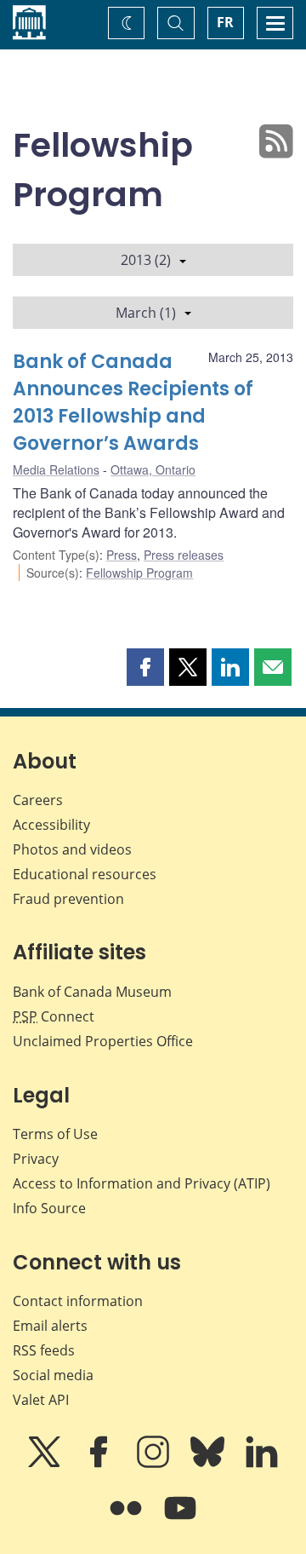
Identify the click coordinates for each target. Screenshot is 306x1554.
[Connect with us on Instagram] (155, 1463)
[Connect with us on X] (46, 1463)
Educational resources (84, 874)
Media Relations (56, 469)
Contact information (78, 1301)
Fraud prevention (68, 898)
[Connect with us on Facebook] (100, 1463)
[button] (145, 667)
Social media (53, 1375)
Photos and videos (72, 849)
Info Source (49, 1208)
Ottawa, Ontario (153, 469)
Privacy (36, 1158)
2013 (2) (146, 259)
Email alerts (50, 1325)
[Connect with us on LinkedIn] (261, 1463)
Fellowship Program (139, 572)
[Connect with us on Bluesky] (209, 1463)
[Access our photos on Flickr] (127, 1520)
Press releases (184, 554)
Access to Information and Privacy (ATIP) (141, 1183)
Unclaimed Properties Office (103, 1041)
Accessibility (51, 824)
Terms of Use (55, 1134)
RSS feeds (44, 1350)
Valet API (41, 1399)
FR (225, 22)
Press (121, 554)
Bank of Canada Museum (92, 991)
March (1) (146, 312)
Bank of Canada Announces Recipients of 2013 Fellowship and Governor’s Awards (133, 402)
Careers (38, 800)
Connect (53, 1016)
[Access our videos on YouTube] (180, 1520)
